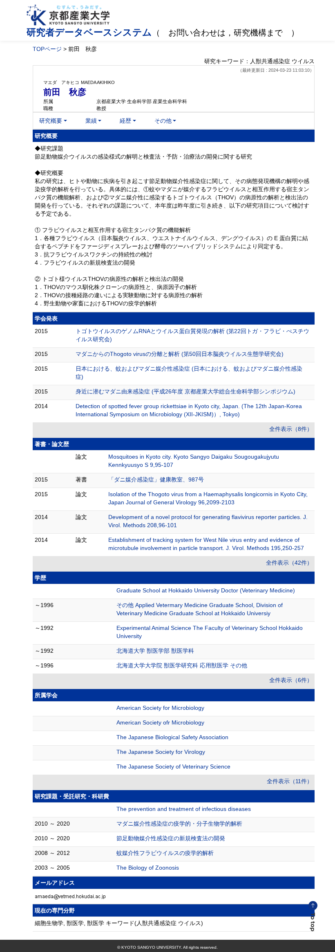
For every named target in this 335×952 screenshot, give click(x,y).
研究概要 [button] (50, 120)
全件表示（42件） (289, 562)
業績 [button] (91, 120)
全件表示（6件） (291, 680)
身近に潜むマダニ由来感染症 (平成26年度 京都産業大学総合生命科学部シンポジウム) (185, 391)
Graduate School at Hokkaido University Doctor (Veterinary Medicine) (205, 590)
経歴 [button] (125, 120)
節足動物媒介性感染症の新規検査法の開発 (170, 838)
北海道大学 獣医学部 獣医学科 (155, 650)
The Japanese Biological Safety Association (172, 737)
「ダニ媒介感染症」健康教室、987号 (156, 479)
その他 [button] (163, 120)
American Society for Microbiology (160, 708)
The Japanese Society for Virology (160, 752)
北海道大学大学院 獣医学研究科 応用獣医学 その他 (181, 665)
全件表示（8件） (291, 429)
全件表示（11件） (290, 781)
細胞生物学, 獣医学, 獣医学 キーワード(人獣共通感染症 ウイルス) (119, 923)
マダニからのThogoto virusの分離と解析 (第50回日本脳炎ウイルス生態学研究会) (180, 354)
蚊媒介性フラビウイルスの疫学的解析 (165, 853)
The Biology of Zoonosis (147, 867)
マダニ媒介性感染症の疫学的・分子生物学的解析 (179, 823)
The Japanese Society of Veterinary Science (173, 766)
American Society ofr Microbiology (160, 722)
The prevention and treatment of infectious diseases (183, 809)
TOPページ (47, 49)
